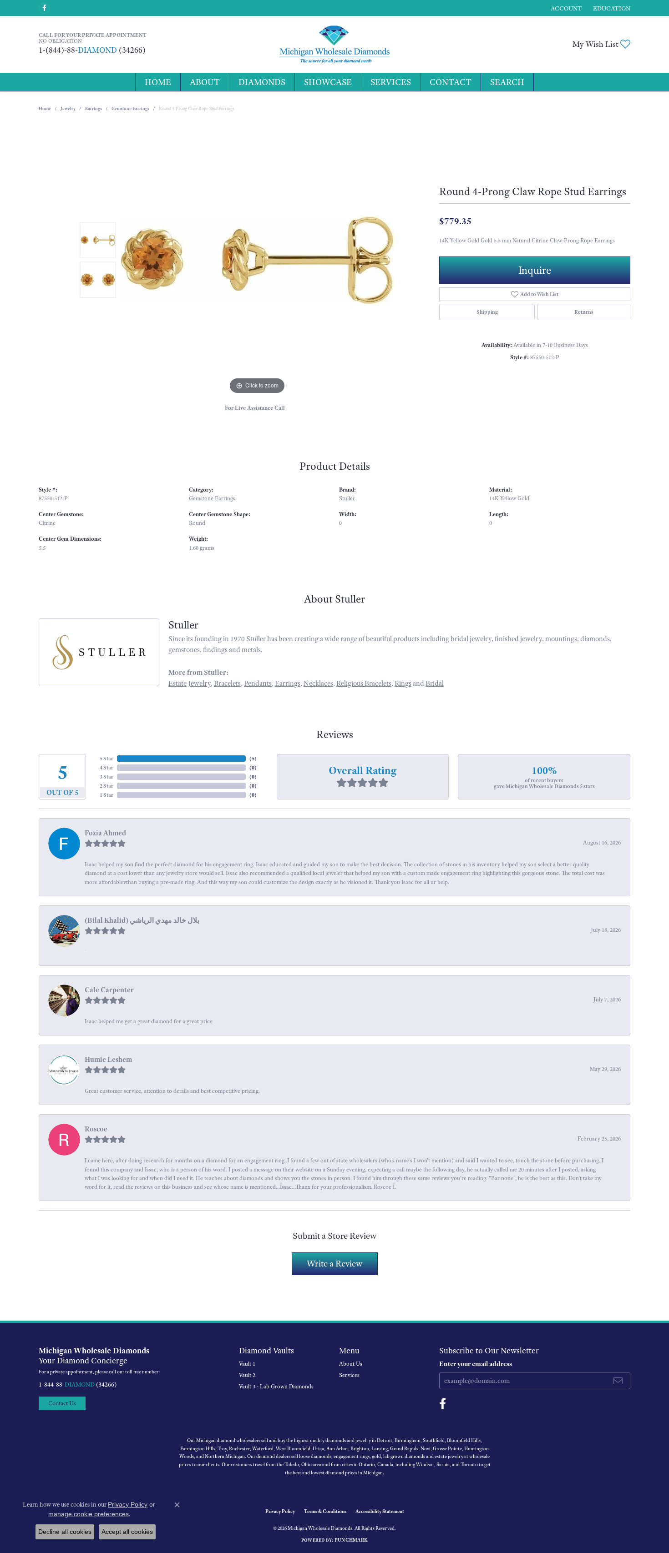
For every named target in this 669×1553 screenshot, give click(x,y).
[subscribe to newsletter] (618, 1380)
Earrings (93, 108)
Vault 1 (247, 1363)
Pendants (258, 683)
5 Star (106, 758)
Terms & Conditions (325, 1511)
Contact (450, 82)
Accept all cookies (127, 1531)
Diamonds (261, 82)
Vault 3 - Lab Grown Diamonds (276, 1386)
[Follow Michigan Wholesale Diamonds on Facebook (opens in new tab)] (44, 8)
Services (390, 82)
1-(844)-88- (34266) (92, 50)
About (205, 82)
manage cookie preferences (88, 1514)
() (253, 758)
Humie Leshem (108, 1059)
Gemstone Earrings (130, 108)
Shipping (487, 312)
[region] (257, 260)
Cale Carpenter (109, 990)
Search (507, 82)
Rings (403, 683)
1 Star (106, 795)
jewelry (68, 108)
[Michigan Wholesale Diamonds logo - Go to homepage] (334, 44)
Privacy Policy (280, 1511)
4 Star (106, 767)
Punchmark (351, 1540)
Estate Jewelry (189, 683)
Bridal (435, 683)
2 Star (106, 785)
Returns (583, 312)
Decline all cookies (64, 1531)
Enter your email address (475, 1363)
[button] (565, 8)
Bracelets (227, 683)
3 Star (106, 776)
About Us (350, 1363)
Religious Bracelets (363, 683)
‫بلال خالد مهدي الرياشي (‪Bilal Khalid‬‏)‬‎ (142, 920)
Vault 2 (247, 1375)
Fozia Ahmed (105, 833)
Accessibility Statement (379, 1511)
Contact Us (62, 1403)
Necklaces (318, 683)
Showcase (328, 82)
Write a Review (335, 1263)
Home (158, 82)
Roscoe (96, 1129)
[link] (610, 8)
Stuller (347, 498)
